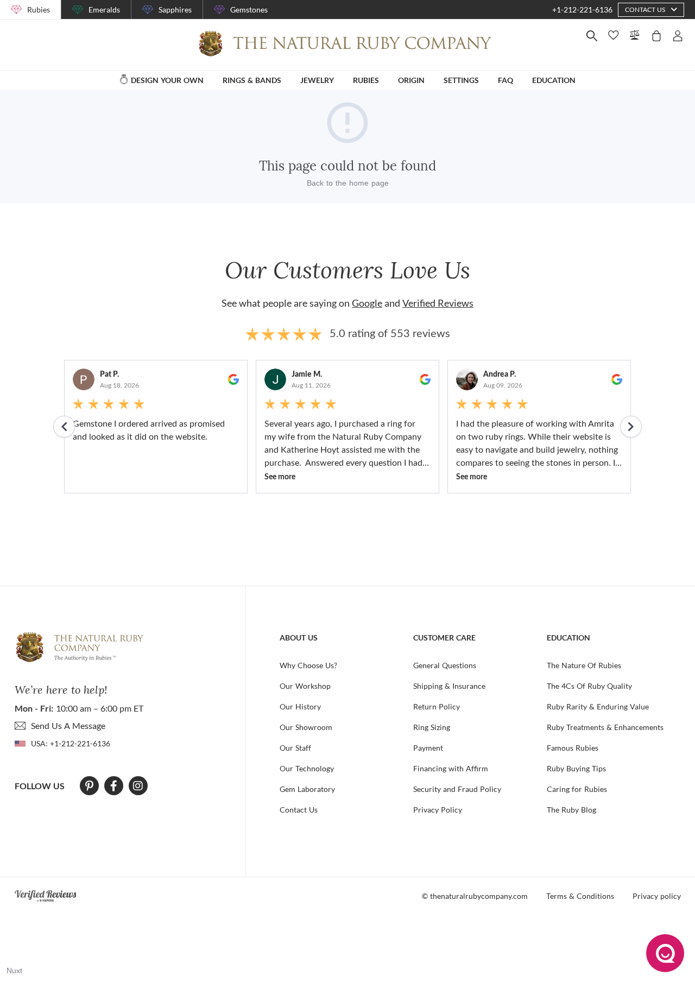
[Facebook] (113, 786)
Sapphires (175, 9)
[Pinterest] (89, 786)
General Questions (444, 665)
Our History (300, 706)
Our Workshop (305, 685)
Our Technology (307, 768)
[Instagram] (138, 786)
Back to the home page (348, 183)
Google (367, 303)
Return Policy (436, 706)
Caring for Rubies (577, 789)
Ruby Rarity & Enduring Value (598, 706)
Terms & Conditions (580, 895)
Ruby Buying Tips (576, 768)
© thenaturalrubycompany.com (475, 895)
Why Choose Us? (308, 665)
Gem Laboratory (307, 789)
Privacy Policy (437, 809)
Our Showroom (306, 727)
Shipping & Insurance (449, 685)
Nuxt (14, 970)
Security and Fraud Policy (457, 789)
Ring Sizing (431, 727)
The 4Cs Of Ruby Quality (589, 685)
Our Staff (295, 747)
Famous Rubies (572, 747)
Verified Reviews (437, 303)
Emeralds (104, 9)
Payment (428, 747)
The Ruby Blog (571, 809)
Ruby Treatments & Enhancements (605, 727)
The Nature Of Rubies (584, 665)
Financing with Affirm (450, 768)
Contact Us (299, 809)
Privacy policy (657, 895)
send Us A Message (68, 725)
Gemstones (249, 9)
